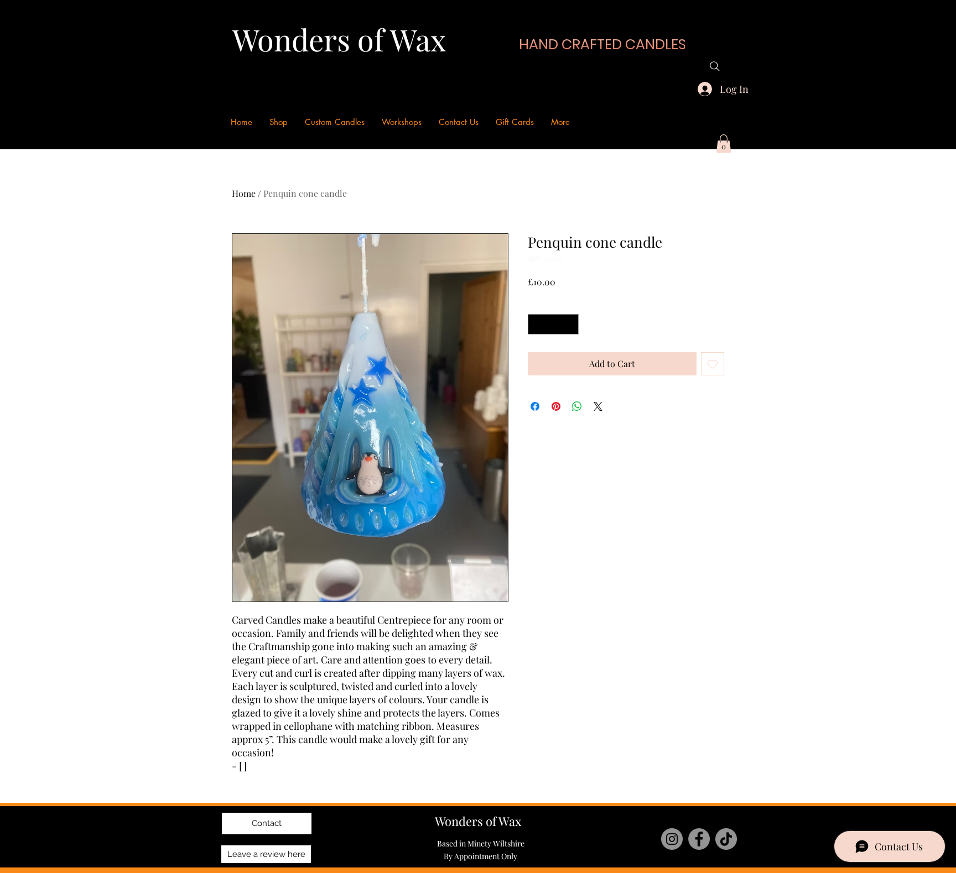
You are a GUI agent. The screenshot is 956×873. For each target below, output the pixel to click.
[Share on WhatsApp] (577, 406)
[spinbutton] (553, 324)
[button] (723, 143)
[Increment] (570, 324)
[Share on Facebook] (535, 406)
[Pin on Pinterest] (556, 406)
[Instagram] (672, 839)
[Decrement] (536, 324)
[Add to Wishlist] (712, 363)
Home (244, 193)
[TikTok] (726, 839)
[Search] (715, 66)
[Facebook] (699, 839)
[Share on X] (598, 406)
